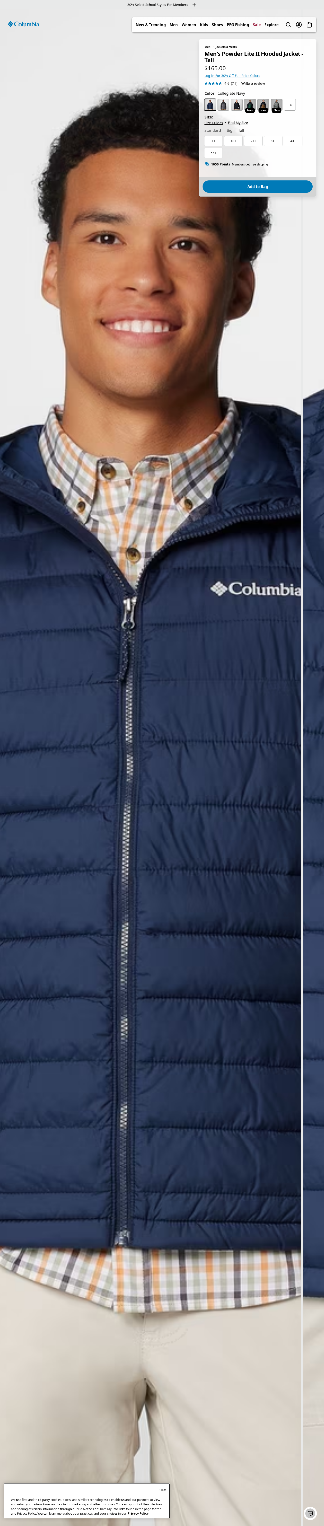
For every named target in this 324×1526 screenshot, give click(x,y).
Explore (271, 24)
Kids (204, 24)
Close (162, 1490)
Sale (257, 24)
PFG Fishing (238, 24)
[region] (162, 767)
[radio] (210, 104)
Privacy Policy (138, 1513)
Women (189, 24)
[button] (310, 1513)
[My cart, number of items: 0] (309, 24)
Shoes (217, 24)
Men (174, 24)
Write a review (253, 83)
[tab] (212, 130)
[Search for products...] (288, 24)
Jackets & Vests (226, 47)
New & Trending (151, 24)
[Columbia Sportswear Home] (23, 24)
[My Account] (299, 24)
